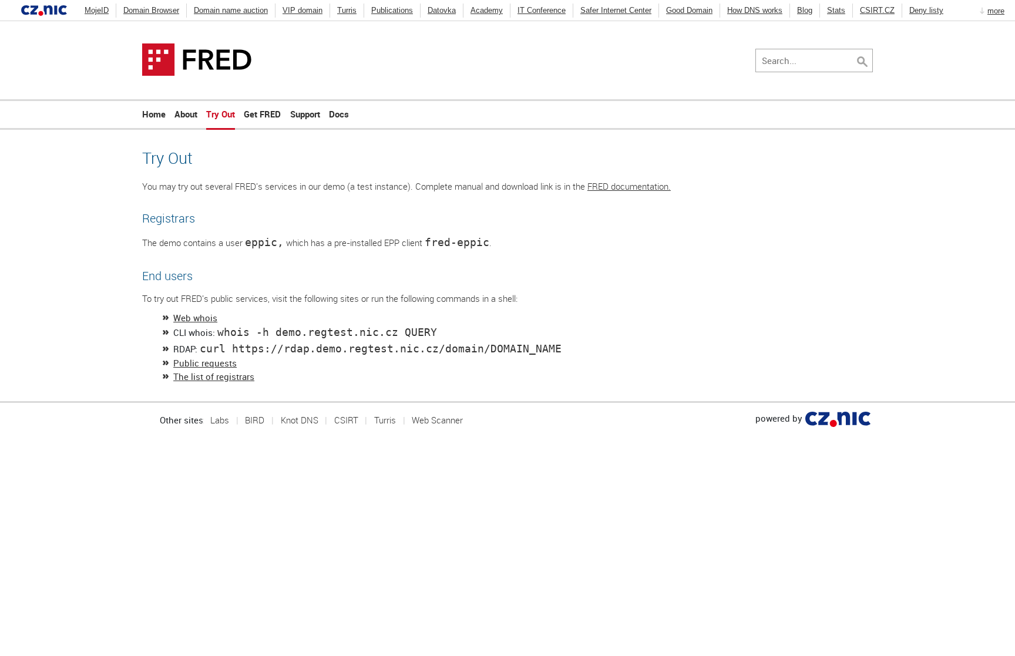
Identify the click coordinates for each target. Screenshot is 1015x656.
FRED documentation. (629, 186)
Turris (347, 10)
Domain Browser (151, 10)
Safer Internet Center (615, 10)
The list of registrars (213, 376)
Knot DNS (299, 420)
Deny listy (926, 10)
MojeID (97, 10)
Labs (219, 420)
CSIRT (346, 420)
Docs (339, 114)
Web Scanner (437, 420)
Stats (836, 10)
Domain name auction (231, 10)
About (185, 114)
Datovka (442, 10)
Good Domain (689, 10)
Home (154, 114)
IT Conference (541, 10)
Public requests (205, 363)
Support (305, 114)
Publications (392, 10)
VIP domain (302, 10)
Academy (486, 10)
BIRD (254, 420)
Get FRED (262, 114)
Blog (804, 10)
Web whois (195, 318)
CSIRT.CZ (877, 10)
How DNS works (754, 10)
